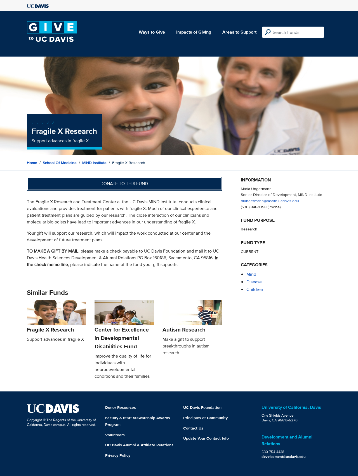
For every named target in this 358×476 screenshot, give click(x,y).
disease (254, 282)
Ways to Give (152, 32)
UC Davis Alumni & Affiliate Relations (139, 445)
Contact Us (193, 428)
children (254, 289)
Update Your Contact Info (206, 438)
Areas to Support (239, 32)
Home (32, 162)
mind (251, 274)
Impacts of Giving (193, 32)
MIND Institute (94, 162)
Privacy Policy (117, 455)
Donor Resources (120, 407)
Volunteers (115, 435)
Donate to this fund (124, 183)
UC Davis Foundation (202, 407)
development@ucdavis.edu (284, 456)
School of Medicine (60, 162)
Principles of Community (205, 418)
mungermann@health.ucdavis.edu (270, 201)
